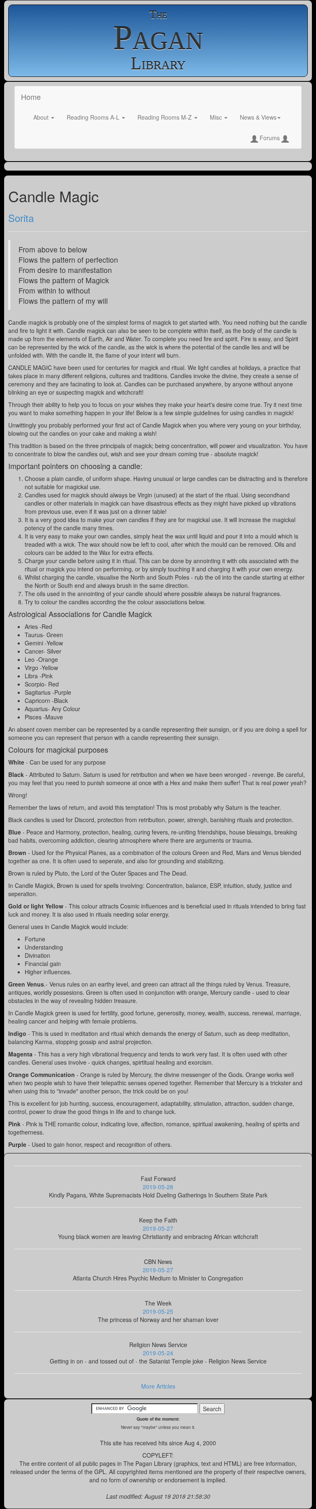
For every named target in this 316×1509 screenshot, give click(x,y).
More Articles (158, 1386)
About (41, 117)
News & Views (258, 117)
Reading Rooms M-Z (165, 117)
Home (31, 96)
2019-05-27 (158, 1228)
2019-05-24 (158, 1353)
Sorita (21, 217)
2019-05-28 (158, 1187)
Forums (269, 138)
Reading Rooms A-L (94, 117)
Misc (216, 117)
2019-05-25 (158, 1311)
